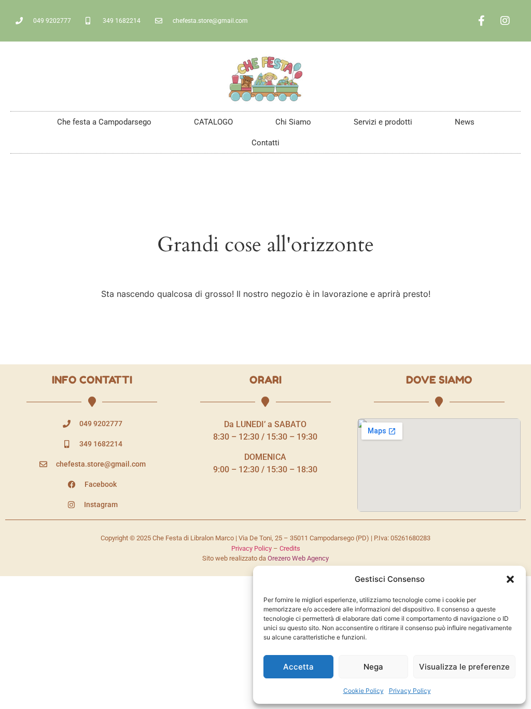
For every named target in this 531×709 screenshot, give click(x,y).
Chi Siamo (293, 122)
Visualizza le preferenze (464, 667)
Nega (373, 667)
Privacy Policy (410, 690)
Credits (290, 548)
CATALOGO (213, 122)
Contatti (265, 142)
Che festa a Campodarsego (104, 122)
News (464, 122)
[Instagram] (505, 20)
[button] (510, 579)
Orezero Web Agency (298, 558)
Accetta (298, 667)
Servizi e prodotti (383, 122)
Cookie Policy (363, 690)
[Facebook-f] (481, 20)
